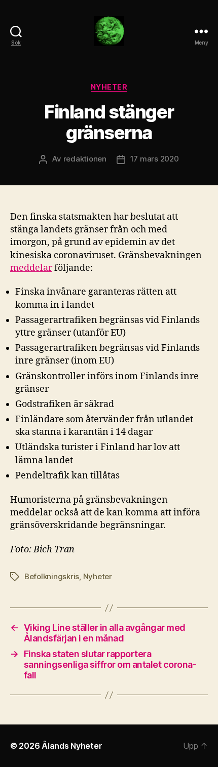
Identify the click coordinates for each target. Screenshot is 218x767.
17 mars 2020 (154, 159)
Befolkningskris (51, 576)
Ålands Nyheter (72, 746)
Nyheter (109, 87)
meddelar (31, 268)
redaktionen (84, 159)
